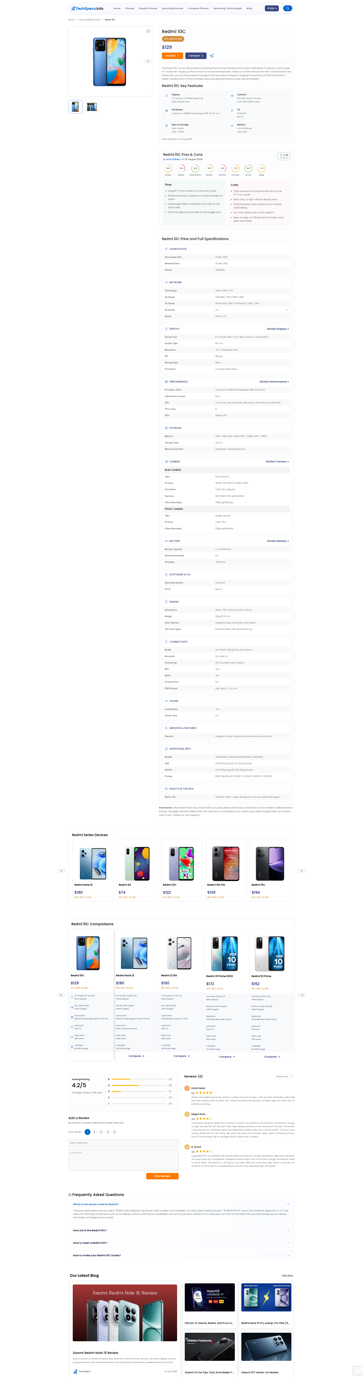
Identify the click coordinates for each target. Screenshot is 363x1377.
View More (287, 1275)
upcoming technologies (228, 8)
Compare (194, 55)
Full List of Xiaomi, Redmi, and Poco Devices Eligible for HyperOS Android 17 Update (210, 1323)
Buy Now (171, 55)
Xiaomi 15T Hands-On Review (259, 1372)
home (117, 8)
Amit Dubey (173, 159)
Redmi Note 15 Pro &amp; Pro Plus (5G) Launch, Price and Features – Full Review (266, 1323)
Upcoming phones (172, 8)
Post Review (162, 1176)
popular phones (148, 8)
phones (129, 8)
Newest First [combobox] (282, 1076)
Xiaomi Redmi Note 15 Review (95, 1353)
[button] (181, 1204)
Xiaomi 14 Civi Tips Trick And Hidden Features (210, 1372)
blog (249, 8)
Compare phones (198, 8)
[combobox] (272, 8)
